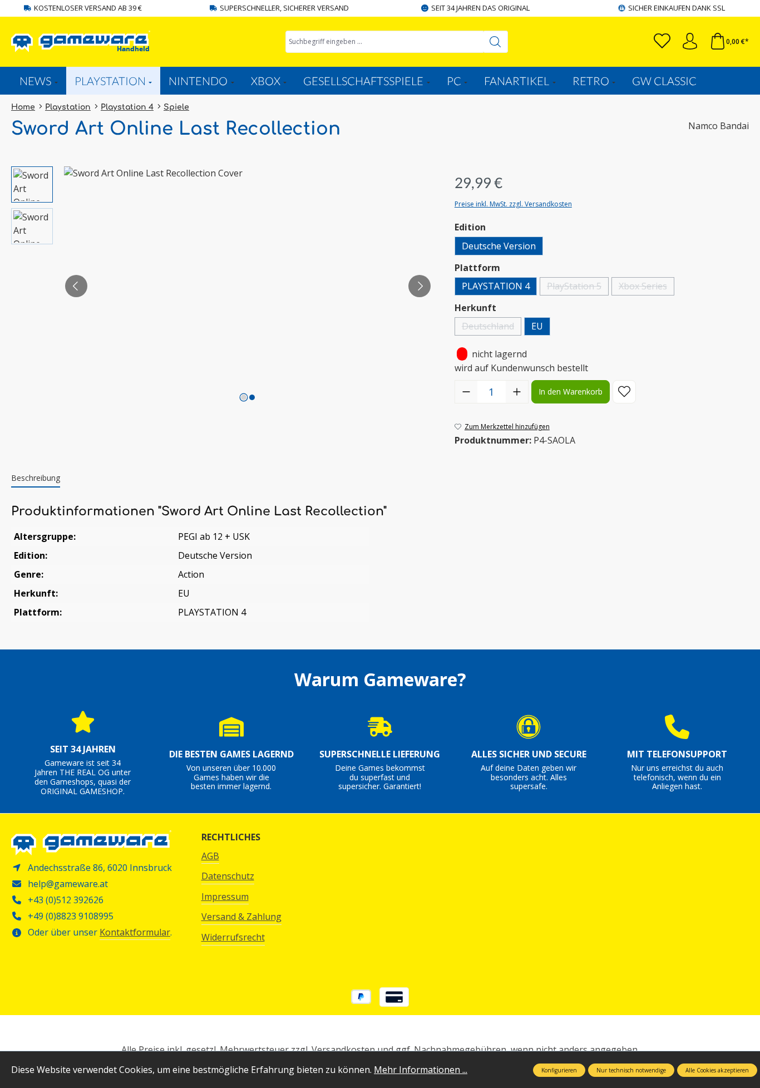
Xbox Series (646, 287)
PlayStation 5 (578, 287)
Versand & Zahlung (241, 916)
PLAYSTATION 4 (496, 286)
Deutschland (491, 327)
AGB (210, 856)
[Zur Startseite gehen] (80, 41)
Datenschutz (227, 876)
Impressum (225, 896)
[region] (221, 286)
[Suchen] (495, 42)
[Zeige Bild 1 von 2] (243, 397)
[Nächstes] (419, 286)
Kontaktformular (135, 932)
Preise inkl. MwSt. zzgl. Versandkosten (513, 204)
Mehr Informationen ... (420, 1070)
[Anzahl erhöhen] (517, 392)
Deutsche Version (499, 246)
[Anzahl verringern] (466, 392)
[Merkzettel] (662, 41)
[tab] (35, 478)
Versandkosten (343, 1049)
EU (537, 326)
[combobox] (384, 42)
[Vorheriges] (76, 286)
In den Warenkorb (571, 391)
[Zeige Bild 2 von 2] (252, 397)
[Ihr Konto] (690, 41)
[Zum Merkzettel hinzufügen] (624, 392)
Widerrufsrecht (233, 937)
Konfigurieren (559, 1070)
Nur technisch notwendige (631, 1070)
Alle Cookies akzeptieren (717, 1070)
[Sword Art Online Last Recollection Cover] (248, 286)
